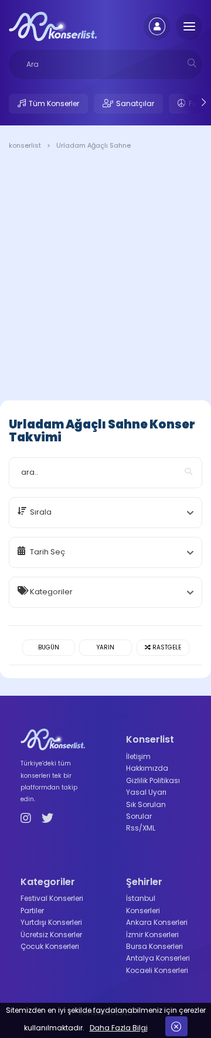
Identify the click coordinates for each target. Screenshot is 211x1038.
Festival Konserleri (52, 898)
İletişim (138, 756)
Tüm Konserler (54, 103)
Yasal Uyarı (146, 792)
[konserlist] (53, 26)
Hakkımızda (147, 768)
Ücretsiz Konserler (51, 935)
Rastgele (166, 647)
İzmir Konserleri (152, 935)
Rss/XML (140, 828)
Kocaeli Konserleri (157, 970)
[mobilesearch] (192, 63)
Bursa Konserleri (154, 946)
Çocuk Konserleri (50, 946)
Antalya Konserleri (158, 958)
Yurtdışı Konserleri (51, 922)
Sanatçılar (135, 103)
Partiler (32, 911)
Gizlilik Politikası (153, 780)
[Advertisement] (105, 277)
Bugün (48, 647)
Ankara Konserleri (157, 922)
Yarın (105, 647)
